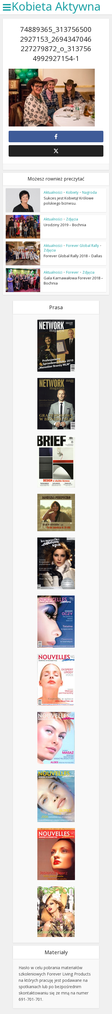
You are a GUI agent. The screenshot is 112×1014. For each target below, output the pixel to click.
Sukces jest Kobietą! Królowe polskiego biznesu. (69, 200)
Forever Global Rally (82, 245)
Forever (72, 272)
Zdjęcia (72, 219)
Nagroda (89, 192)
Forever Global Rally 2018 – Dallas (73, 255)
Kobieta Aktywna (56, 6)
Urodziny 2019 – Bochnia (65, 224)
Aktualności (53, 192)
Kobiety (72, 192)
